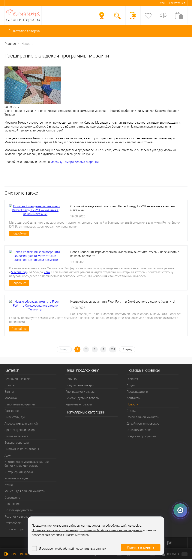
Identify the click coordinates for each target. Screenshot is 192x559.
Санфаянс (11, 411)
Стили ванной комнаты (143, 417)
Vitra (47, 272)
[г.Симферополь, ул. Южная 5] (101, 15)
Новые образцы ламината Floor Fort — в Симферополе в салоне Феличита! (122, 301)
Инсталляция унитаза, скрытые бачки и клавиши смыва (26, 463)
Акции (131, 385)
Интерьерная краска (18, 472)
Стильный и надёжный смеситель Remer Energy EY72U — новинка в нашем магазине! (122, 208)
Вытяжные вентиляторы (21, 449)
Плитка (9, 385)
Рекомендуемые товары (82, 398)
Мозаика (10, 398)
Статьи (131, 411)
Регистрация (177, 2)
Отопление (12, 504)
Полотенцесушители (18, 510)
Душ (7, 455)
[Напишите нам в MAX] (180, 509)
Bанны (9, 391)
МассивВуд (19, 272)
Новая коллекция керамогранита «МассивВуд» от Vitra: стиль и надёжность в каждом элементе (124, 254)
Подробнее (18, 233)
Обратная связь (20, 554)
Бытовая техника (16, 436)
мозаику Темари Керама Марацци (75, 162)
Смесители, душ (15, 417)
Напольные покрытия (19, 404)
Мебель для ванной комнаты (24, 491)
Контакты (133, 398)
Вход (162, 2)
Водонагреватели (16, 442)
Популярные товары (79, 385)
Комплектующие (16, 478)
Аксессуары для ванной (21, 423)
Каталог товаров (26, 31)
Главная (132, 379)
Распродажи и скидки (80, 391)
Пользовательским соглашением (55, 530)
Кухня (8, 485)
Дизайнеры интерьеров (143, 423)
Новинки (71, 379)
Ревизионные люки (17, 379)
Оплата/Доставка (139, 430)
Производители (137, 391)
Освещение (12, 497)
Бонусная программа (142, 436)
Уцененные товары (78, 404)
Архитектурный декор (19, 430)
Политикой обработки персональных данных (111, 530)
